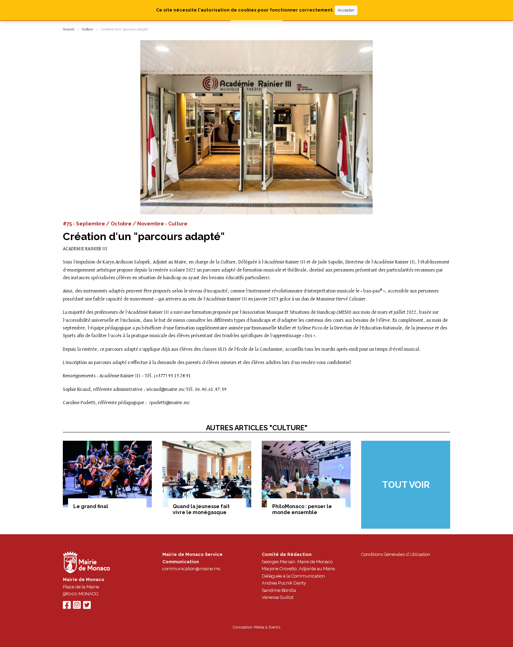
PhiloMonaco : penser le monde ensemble (302, 509)
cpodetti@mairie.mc (169, 402)
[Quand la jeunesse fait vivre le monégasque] (206, 474)
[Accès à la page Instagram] (77, 606)
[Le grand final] (107, 474)
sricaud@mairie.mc (166, 389)
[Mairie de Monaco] (86, 563)
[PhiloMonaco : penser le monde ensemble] (306, 474)
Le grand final (90, 506)
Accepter (346, 10)
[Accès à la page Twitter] (87, 606)
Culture (87, 29)
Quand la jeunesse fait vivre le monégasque (201, 509)
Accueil (68, 29)
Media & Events (267, 627)
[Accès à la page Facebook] (66, 606)
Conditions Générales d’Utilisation (395, 554)
